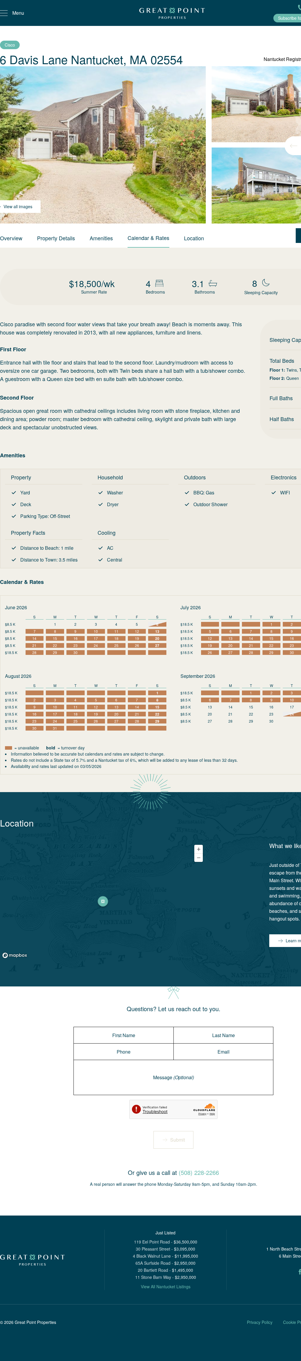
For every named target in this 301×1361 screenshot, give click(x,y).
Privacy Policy (259, 1322)
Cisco (10, 45)
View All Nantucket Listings (165, 1286)
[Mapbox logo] (15, 955)
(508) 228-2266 (199, 1172)
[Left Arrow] (293, 146)
